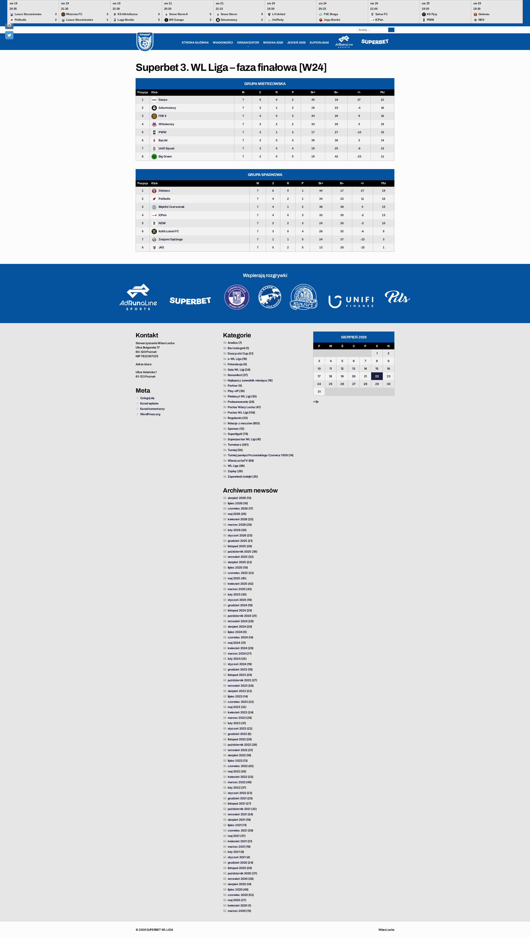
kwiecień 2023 (237, 712)
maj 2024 (234, 642)
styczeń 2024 (237, 664)
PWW (162, 132)
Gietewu (164, 190)
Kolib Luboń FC (169, 231)
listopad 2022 (237, 739)
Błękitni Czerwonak (171, 206)
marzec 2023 (237, 717)
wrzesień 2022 (237, 750)
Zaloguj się (147, 398)
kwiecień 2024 (237, 648)
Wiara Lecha (386, 929)
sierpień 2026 (237, 498)
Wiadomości (223, 42)
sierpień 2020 (237, 884)
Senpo (163, 99)
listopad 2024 (237, 610)
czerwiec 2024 (238, 637)
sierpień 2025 (237, 562)
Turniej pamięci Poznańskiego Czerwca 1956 (258, 455)
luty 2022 (234, 787)
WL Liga (233, 465)
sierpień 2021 (236, 819)
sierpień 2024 (237, 626)
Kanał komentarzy (152, 408)
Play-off (233, 391)
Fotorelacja (235, 364)
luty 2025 (234, 594)
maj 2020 (234, 900)
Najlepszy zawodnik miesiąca (247, 380)
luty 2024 (234, 658)
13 (353, 368)
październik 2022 (239, 744)
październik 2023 (239, 680)
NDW (162, 223)
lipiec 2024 (235, 632)
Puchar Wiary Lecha (241, 407)
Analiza (233, 342)
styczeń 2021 (237, 857)
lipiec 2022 (235, 760)
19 (342, 376)
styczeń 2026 (237, 535)
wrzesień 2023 (238, 685)
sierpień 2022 (237, 755)
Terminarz (234, 444)
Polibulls (164, 198)
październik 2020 (239, 873)
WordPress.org (150, 414)
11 (330, 368)
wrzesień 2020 (238, 878)
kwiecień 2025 (237, 583)
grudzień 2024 (237, 605)
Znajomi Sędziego (171, 239)
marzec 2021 (236, 846)
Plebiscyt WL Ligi (239, 396)
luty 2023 (234, 723)
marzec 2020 (237, 911)
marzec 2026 (237, 524)
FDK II (162, 115)
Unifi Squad (166, 148)
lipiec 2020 (235, 889)
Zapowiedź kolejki (240, 476)
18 (330, 376)
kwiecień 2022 (237, 776)
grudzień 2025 (237, 540)
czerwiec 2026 (238, 508)
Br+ (313, 92)
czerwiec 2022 (238, 766)
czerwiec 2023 (238, 701)
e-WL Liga (235, 359)
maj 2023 (234, 707)
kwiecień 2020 (237, 905)
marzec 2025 (237, 589)
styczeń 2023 (237, 728)
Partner (233, 385)
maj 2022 (234, 771)
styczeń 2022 (237, 793)
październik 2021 (239, 809)
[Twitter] (9, 35)
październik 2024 (239, 615)
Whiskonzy (166, 124)
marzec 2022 (237, 782)
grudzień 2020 (237, 862)
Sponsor (233, 428)
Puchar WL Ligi (238, 412)
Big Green (165, 156)
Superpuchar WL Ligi (242, 439)
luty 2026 (234, 530)
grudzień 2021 (237, 798)
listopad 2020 (237, 868)
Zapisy (232, 471)
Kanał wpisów (149, 403)
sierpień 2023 (237, 691)
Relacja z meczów (240, 423)
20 (353, 376)
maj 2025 (234, 578)
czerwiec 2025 (238, 573)
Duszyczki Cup (238, 353)
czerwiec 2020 (238, 895)
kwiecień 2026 (237, 519)
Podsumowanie (238, 401)
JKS (161, 247)
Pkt (382, 92)
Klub (154, 92)
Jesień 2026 (296, 42)
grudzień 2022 (237, 734)
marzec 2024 (237, 653)
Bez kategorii (236, 348)
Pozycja (142, 92)
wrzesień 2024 (238, 621)
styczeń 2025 (237, 600)
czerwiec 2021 (237, 830)
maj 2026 (234, 514)
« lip (316, 401)
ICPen (162, 215)
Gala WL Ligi (236, 369)
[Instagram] (9, 25)
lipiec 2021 (235, 825)
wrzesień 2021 (237, 814)
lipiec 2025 (235, 567)
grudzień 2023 (237, 669)
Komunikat (235, 375)
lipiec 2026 (235, 503)
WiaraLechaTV (238, 460)
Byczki (163, 140)
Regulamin (235, 418)
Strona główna (195, 42)
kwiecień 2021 (237, 841)
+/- (359, 92)
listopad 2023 (237, 675)
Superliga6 (235, 434)
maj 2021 (234, 836)
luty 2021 (234, 851)
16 (388, 368)
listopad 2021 (236, 803)
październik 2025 (239, 551)
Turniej (232, 450)
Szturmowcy (167, 107)
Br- (336, 92)
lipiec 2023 (235, 696)
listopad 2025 (237, 546)
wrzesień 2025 (238, 556)
